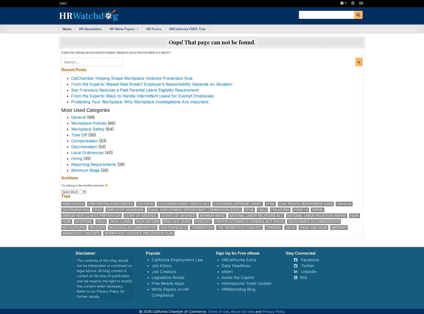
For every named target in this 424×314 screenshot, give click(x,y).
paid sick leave (177, 221)
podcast (203, 221)
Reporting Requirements (93, 164)
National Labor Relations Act (256, 216)
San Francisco (173, 227)
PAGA (101, 221)
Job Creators (164, 271)
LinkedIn (309, 271)
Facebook (310, 259)
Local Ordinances (87, 152)
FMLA (262, 210)
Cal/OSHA (145, 204)
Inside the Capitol (238, 277)
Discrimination (84, 146)
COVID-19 (344, 204)
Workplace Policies (88, 123)
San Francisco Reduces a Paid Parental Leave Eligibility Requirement (135, 90)
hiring (317, 210)
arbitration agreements (110, 204)
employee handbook (125, 210)
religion (97, 227)
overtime (83, 221)
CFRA (270, 204)
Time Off (79, 134)
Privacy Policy (108, 291)
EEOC (97, 210)
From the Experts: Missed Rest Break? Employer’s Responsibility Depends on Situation (151, 84)
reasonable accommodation (314, 221)
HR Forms (153, 29)
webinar (338, 227)
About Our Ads (242, 311)
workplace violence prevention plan (139, 233)
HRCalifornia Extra (239, 259)
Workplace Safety (88, 129)
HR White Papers (122, 29)
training (273, 227)
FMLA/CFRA (280, 210)
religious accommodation (132, 227)
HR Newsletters (90, 29)
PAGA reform (147, 221)
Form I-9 (301, 210)
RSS (303, 277)
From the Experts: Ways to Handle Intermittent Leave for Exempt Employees (142, 95)
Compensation (84, 140)
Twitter (307, 265)
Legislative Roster (168, 277)
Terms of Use (218, 311)
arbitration (73, 204)
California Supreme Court (238, 204)
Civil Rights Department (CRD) (305, 204)
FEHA (249, 210)
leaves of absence (178, 216)
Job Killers (161, 265)
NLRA (354, 216)
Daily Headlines (236, 265)
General (78, 117)
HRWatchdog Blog (238, 289)
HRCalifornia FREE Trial (187, 29)
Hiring (76, 158)
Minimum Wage (85, 170)
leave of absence (141, 216)
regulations (74, 227)
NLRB (67, 221)
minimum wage (212, 216)
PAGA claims (121, 221)
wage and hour (313, 227)
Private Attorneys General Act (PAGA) (249, 221)
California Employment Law (177, 259)
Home (67, 29)
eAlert (227, 271)
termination (202, 227)
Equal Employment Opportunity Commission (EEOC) (194, 210)
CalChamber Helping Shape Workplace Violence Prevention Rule (132, 78)
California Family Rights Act (183, 204)
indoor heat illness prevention (91, 216)
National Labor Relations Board (316, 216)
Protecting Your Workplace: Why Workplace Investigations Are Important (139, 101)
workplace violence (81, 233)
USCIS (290, 227)
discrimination (76, 210)
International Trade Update (246, 283)
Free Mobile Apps (168, 283)
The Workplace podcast (239, 227)
